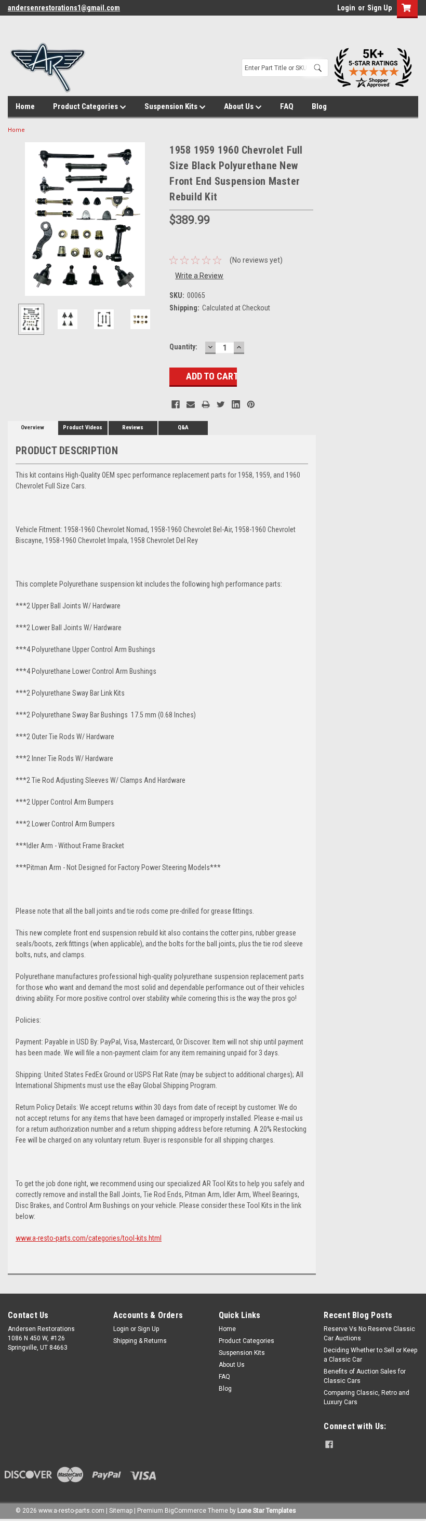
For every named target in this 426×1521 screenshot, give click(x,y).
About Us (239, 106)
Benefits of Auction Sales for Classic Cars (365, 1376)
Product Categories (86, 106)
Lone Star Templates (266, 1510)
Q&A (183, 427)
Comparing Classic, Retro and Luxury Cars (366, 1397)
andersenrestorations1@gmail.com (64, 8)
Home (25, 106)
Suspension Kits (171, 106)
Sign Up (379, 8)
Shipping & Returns (140, 1341)
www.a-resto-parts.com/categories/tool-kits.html (89, 1238)
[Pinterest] (251, 404)
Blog (319, 106)
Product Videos (82, 427)
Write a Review (199, 275)
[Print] (206, 404)
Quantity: (183, 347)
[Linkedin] (236, 404)
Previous (18, 219)
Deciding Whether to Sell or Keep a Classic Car (370, 1355)
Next (151, 219)
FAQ (287, 106)
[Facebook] (175, 404)
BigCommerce (185, 1510)
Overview (32, 427)
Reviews (132, 427)
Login (346, 8)
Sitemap (120, 1510)
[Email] (191, 404)
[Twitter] (221, 404)
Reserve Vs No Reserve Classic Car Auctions (369, 1333)
